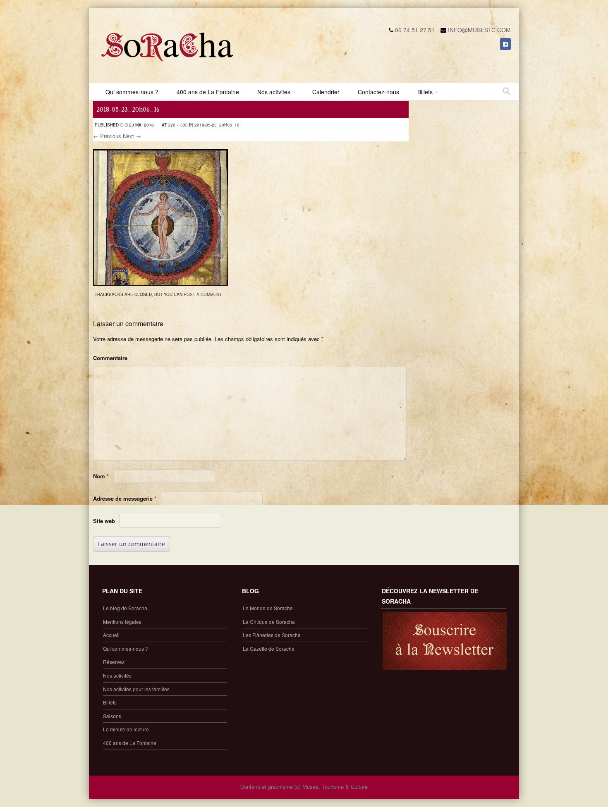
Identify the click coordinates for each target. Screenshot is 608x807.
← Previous (107, 136)
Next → (132, 136)
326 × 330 (178, 125)
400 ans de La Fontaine (208, 92)
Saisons (112, 715)
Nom (101, 476)
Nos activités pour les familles (136, 688)
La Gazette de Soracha (268, 648)
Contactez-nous (378, 92)
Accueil (111, 634)
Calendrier (326, 92)
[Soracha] (167, 64)
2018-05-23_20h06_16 (216, 125)
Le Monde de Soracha (268, 607)
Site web (104, 521)
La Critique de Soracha (269, 621)
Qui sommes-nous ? (131, 92)
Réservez (113, 661)
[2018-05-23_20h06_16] (160, 283)
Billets (425, 92)
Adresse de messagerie (124, 498)
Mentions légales (122, 621)
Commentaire (110, 358)
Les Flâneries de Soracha (272, 634)
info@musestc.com (479, 30)
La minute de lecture (126, 729)
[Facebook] (505, 43)
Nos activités (273, 92)
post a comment (202, 294)
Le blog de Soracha (125, 607)
